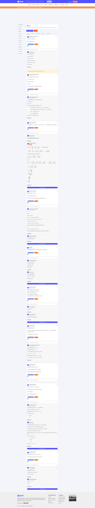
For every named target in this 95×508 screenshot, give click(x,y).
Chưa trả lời (43, 33)
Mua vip (35, 30)
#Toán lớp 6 (36, 44)
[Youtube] (26, 503)
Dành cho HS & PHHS (51, 498)
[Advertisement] (47, 16)
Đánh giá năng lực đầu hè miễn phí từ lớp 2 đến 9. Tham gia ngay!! (31, 7)
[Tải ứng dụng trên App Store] (72, 497)
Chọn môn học (29, 30)
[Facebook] (24, 503)
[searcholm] (25, 1)
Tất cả (28, 33)
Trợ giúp (62, 4)
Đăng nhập (70, 1)
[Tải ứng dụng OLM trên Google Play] (72, 499)
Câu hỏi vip (48, 33)
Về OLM (66, 4)
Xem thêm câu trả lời (42, 187)
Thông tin (56, 4)
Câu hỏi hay (37, 33)
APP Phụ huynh (50, 502)
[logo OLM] (20, 2)
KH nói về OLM (61, 501)
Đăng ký (75, 1)
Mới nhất (32, 33)
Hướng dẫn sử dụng (62, 498)
